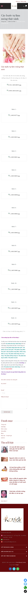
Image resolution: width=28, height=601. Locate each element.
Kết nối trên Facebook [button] (8, 556)
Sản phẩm (3, 431)
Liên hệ (3, 437)
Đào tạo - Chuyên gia (6, 435)
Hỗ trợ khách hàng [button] (7, 547)
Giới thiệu (3, 426)
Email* (2, 390)
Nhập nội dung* (5, 396)
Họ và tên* (3, 383)
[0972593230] (25, 587)
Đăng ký (18, 1)
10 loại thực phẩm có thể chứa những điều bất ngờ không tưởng (17, 469)
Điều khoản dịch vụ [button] (7, 551)
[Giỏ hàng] (25, 6)
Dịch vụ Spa (4, 429)
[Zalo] (25, 583)
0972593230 (6, 539)
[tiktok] (25, 591)
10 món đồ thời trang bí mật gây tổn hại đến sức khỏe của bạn (17, 449)
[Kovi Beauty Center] (12, 519)
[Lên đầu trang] (23, 598)
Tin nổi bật (7, 442)
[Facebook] (25, 580)
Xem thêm (3, 501)
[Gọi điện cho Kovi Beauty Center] (17, 568)
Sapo (17, 564)
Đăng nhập (23, 1)
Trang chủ (3, 424)
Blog (2, 433)
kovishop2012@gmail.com (9, 541)
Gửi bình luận (7, 412)
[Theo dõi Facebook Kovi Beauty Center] (10, 568)
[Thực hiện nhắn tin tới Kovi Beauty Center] (14, 568)
